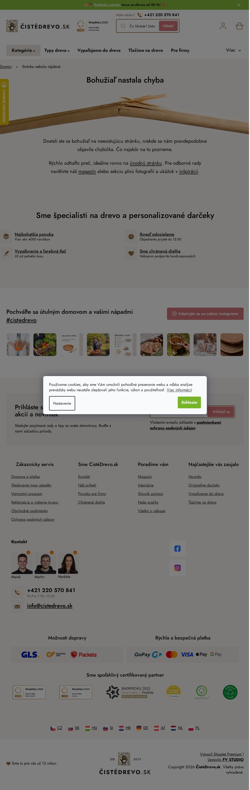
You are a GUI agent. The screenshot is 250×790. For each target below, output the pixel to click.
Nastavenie (62, 403)
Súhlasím (189, 402)
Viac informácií (179, 390)
